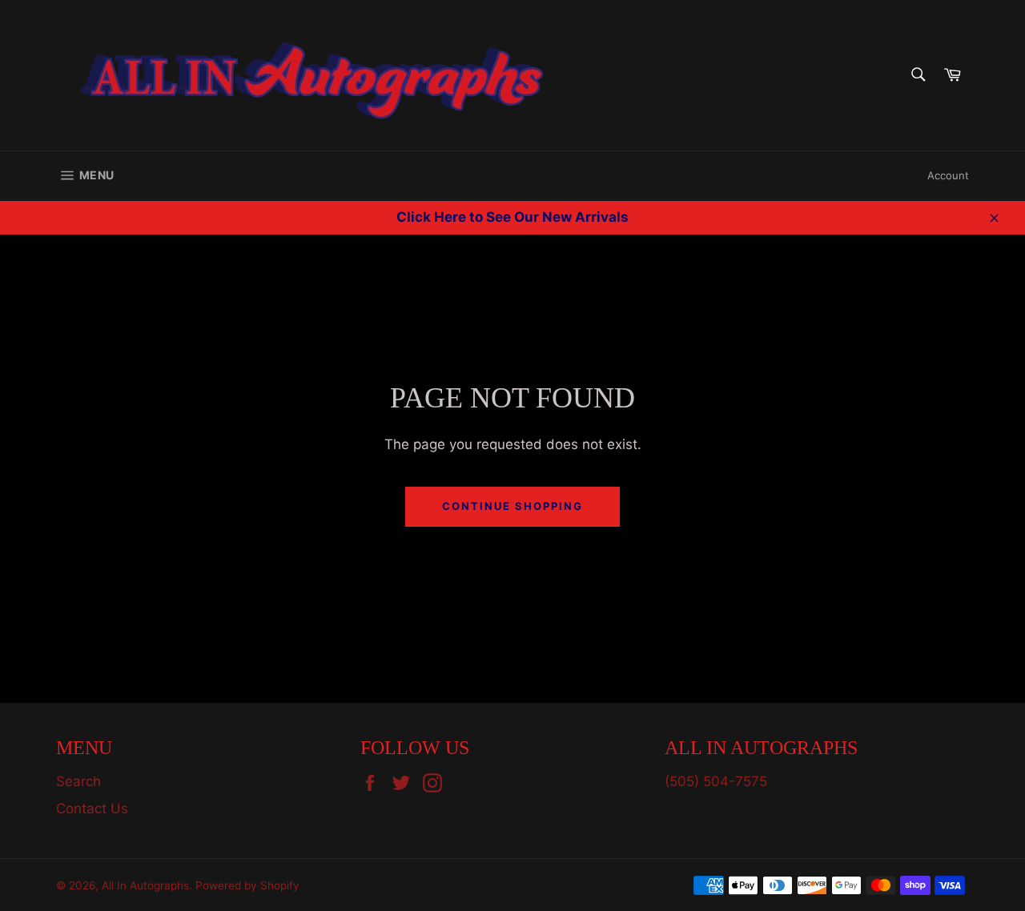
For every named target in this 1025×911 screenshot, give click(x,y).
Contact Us (92, 809)
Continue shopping (512, 506)
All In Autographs (145, 885)
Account (948, 175)
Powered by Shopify (247, 885)
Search (78, 781)
